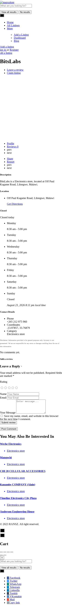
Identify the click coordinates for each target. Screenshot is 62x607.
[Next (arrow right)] (4, 555)
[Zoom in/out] (11, 552)
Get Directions (15, 203)
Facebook (14, 577)
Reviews (12, 146)
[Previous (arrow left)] (1, 555)
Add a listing (7, 46)
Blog (16, 40)
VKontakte (15, 596)
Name (3, 394)
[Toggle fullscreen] (8, 552)
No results (25, 12)
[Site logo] (7, 2)
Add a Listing (21, 34)
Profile (10, 143)
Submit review (8, 422)
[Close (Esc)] (1, 552)
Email (3, 397)
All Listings (13, 25)
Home (10, 22)
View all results (9, 12)
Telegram (14, 587)
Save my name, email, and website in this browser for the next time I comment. (29, 418)
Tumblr (13, 593)
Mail (12, 599)
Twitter (13, 580)
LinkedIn (14, 590)
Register (14, 49)
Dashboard (20, 37)
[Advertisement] (31, 108)
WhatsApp (15, 584)
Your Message (8, 412)
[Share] (4, 552)
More (10, 28)
